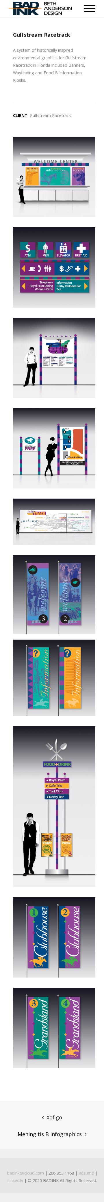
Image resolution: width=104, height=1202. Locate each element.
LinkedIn (15, 1180)
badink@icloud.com (25, 1173)
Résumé (86, 1173)
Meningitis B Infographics (50, 1134)
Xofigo (54, 1117)
